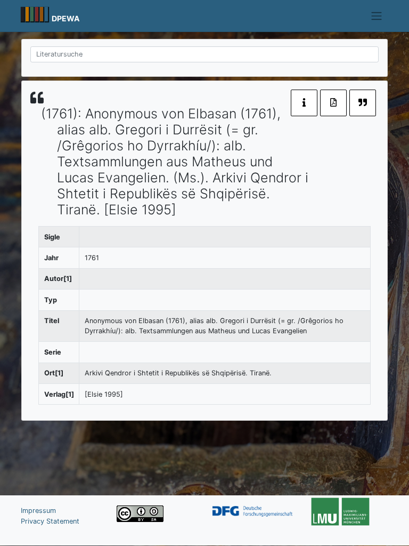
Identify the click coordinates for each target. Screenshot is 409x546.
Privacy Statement (50, 521)
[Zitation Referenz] (362, 103)
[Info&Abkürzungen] (304, 103)
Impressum (38, 511)
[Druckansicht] (333, 103)
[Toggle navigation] (376, 16)
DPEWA (66, 18)
